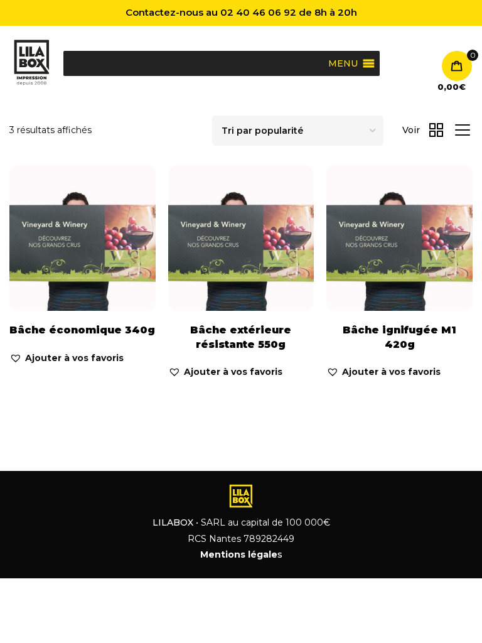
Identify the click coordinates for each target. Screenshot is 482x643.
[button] (66, 358)
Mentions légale (238, 554)
